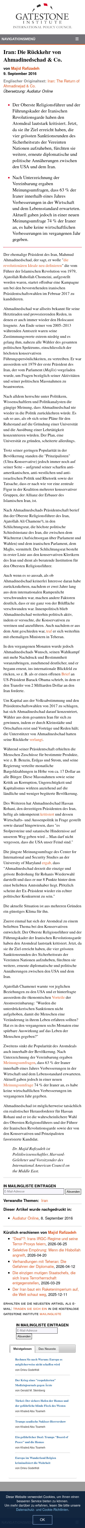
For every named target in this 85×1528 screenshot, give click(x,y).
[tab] (22, 1349)
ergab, (47, 862)
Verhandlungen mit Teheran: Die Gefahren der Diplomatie (39, 1264)
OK (42, 1520)
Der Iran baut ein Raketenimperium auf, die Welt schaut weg (45, 1291)
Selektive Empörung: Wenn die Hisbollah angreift (46, 1252)
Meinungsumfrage (18, 1084)
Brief (65, 674)
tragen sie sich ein (30, 1308)
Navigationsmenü (19, 39)
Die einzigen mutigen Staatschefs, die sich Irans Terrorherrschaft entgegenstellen (43, 1277)
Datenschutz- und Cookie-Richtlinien (42, 1509)
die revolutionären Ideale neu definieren (35, 262)
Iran (44, 1200)
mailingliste (50, 1313)
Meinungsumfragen (19, 1062)
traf (49, 631)
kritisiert (47, 814)
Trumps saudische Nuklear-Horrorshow (40, 1421)
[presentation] (22, 1349)
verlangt (36, 739)
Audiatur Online (25, 1218)
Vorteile (58, 997)
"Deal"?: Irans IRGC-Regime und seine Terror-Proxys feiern (45, 1241)
